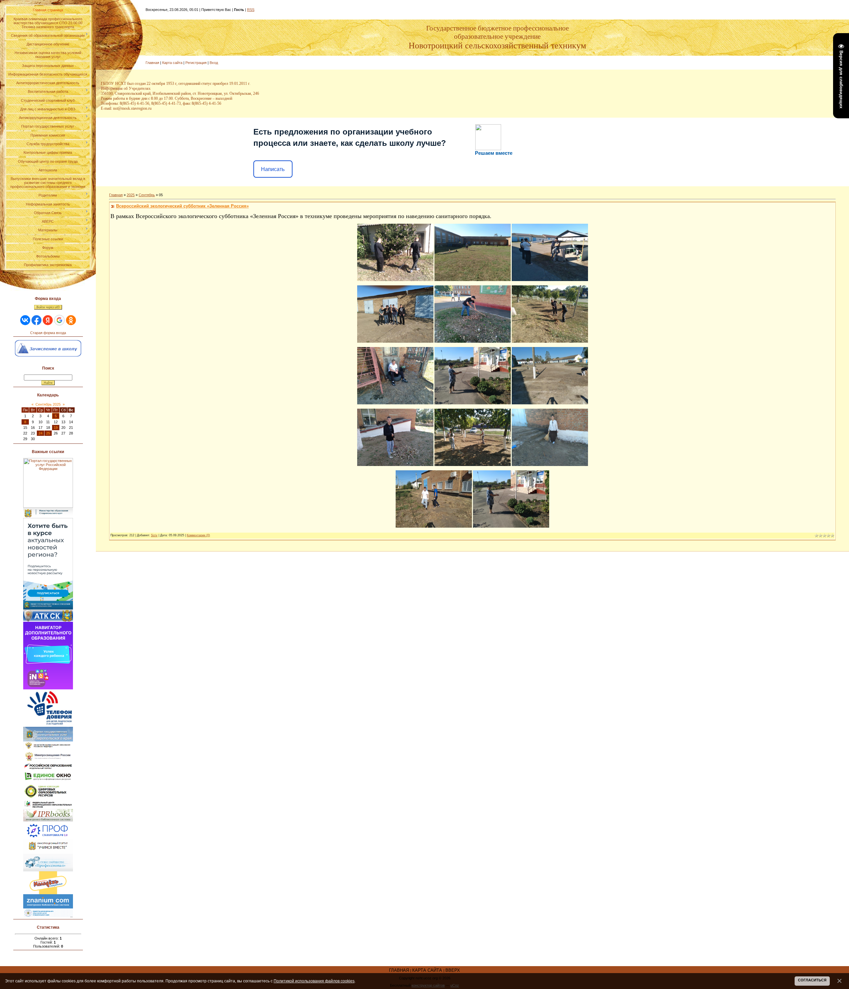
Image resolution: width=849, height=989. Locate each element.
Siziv (154, 535)
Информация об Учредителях (126, 88)
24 (40, 433)
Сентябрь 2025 (48, 404)
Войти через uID (48, 307)
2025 (131, 195)
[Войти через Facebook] (36, 320)
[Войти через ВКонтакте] (25, 320)
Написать (273, 169)
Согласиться (812, 980)
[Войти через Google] (59, 320)
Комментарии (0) (198, 535)
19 (56, 428)
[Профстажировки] (48, 824)
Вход (214, 63)
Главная (152, 63)
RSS (250, 10)
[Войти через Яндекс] (48, 320)
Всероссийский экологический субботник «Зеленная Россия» (182, 206)
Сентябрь (147, 195)
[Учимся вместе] (48, 841)
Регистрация (196, 63)
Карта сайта (172, 63)
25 (48, 433)
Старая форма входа (48, 333)
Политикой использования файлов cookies (314, 981)
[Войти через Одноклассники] (71, 320)
